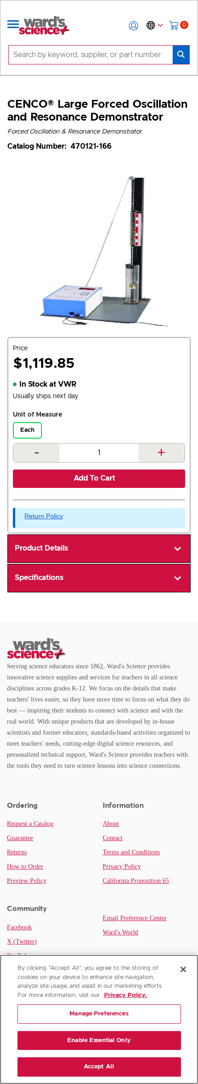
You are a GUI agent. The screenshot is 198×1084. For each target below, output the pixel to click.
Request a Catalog (30, 823)
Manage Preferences (99, 1014)
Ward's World (120, 932)
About (111, 823)
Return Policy (43, 516)
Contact (112, 838)
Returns (17, 852)
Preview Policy (27, 880)
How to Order (25, 866)
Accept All (99, 1067)
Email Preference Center (135, 918)
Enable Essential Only (99, 1040)
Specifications (39, 577)
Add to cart (94, 478)
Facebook (19, 927)
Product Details (41, 548)
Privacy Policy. (125, 995)
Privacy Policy (122, 866)
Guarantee (20, 838)
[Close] (183, 969)
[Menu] (13, 26)
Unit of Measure (37, 415)
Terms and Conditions (131, 852)
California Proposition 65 (136, 880)
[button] (133, 25)
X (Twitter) (22, 941)
